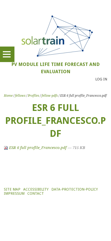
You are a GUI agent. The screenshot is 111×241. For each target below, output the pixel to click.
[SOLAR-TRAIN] (56, 35)
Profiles (33, 95)
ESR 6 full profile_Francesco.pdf (38, 147)
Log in (101, 79)
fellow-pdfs (50, 95)
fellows (20, 95)
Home (8, 95)
